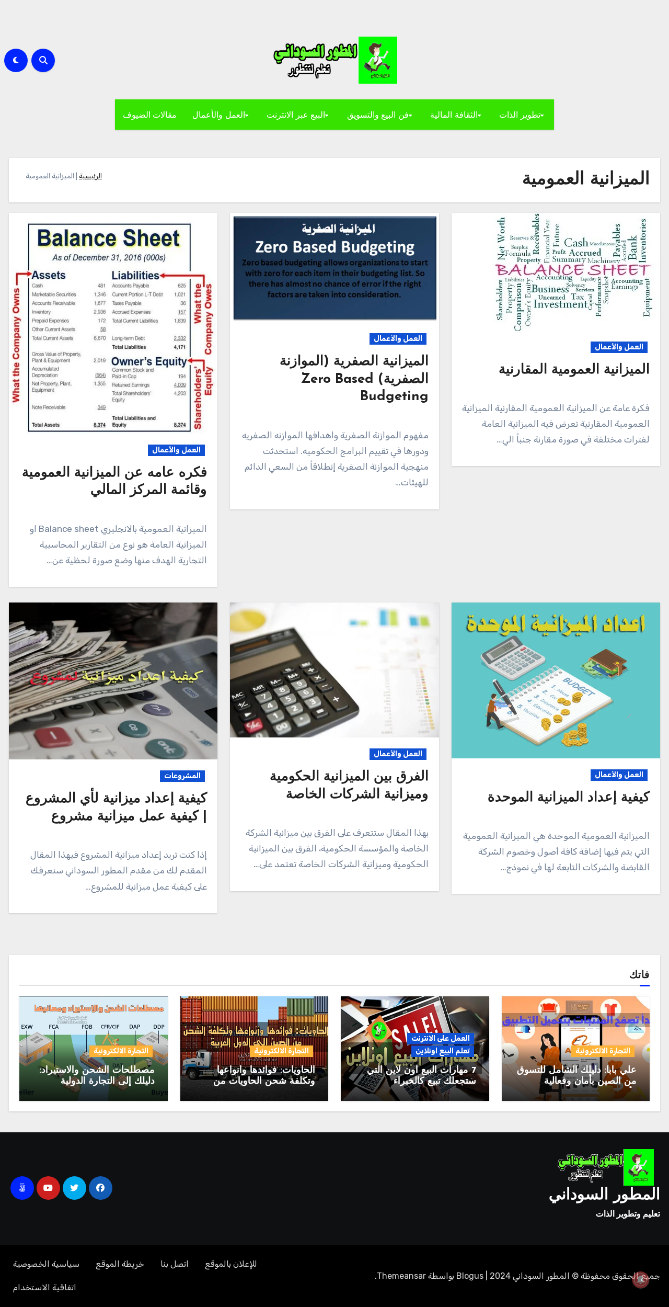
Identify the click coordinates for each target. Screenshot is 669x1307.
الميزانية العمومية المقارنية (574, 370)
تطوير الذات (519, 114)
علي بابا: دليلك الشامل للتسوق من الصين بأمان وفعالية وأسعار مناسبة (577, 1082)
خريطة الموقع (120, 1264)
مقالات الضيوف (150, 114)
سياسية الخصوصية (46, 1264)
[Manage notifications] (640, 1279)
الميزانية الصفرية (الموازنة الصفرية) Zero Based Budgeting (354, 379)
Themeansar (401, 1276)
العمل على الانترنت (440, 1038)
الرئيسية (90, 176)
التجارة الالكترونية (602, 1051)
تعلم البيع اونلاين (443, 1051)
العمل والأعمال (218, 114)
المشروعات (182, 775)
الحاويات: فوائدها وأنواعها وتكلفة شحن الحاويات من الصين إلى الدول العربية (264, 1082)
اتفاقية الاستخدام (44, 1287)
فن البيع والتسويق (378, 114)
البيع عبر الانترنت (296, 114)
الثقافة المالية (454, 114)
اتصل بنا (174, 1264)
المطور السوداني (604, 1195)
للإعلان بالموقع (231, 1264)
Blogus (469, 1276)
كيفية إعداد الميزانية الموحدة (569, 798)
